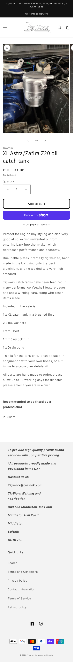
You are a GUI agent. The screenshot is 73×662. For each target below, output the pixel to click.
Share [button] (11, 417)
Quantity (8, 181)
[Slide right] (45, 140)
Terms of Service (19, 598)
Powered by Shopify (44, 655)
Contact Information (21, 589)
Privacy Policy (17, 580)
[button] (5, 27)
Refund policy (17, 607)
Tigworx (31, 655)
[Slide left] (28, 140)
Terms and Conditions (23, 571)
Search (13, 563)
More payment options (36, 224)
